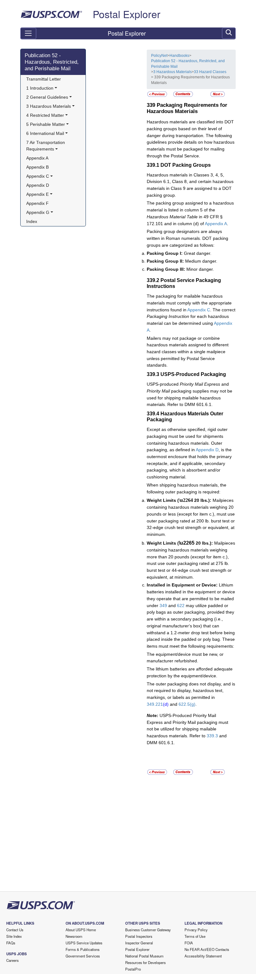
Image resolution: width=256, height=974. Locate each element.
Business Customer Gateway (148, 929)
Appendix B (37, 167)
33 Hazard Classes (210, 72)
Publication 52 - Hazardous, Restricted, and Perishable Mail (52, 62)
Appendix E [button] (37, 194)
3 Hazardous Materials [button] (48, 106)
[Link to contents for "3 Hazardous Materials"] (183, 94)
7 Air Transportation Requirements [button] (46, 146)
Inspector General (139, 942)
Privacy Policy (196, 929)
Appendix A (37, 158)
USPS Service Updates (84, 942)
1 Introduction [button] (39, 88)
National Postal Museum (144, 955)
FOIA (189, 942)
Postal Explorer (126, 14)
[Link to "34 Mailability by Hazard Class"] (217, 94)
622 (181, 605)
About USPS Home (81, 929)
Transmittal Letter (43, 79)
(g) (192, 704)
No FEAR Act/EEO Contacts (207, 949)
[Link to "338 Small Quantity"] (157, 94)
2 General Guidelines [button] (47, 97)
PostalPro (133, 969)
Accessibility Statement (203, 955)
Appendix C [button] (37, 176)
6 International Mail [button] (45, 133)
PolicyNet (159, 55)
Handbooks (179, 55)
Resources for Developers (145, 962)
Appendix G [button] (37, 212)
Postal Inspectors (138, 936)
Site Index (14, 936)
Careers (12, 960)
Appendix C (198, 309)
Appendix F (37, 203)
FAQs (10, 942)
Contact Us (14, 929)
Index (31, 221)
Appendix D (37, 185)
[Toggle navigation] (28, 33)
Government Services (83, 955)
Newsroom (74, 936)
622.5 (184, 704)
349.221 (155, 704)
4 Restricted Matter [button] (45, 115)
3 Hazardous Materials (172, 72)
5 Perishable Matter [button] (45, 124)
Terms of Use (195, 936)
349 (163, 605)
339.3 (212, 735)
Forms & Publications (83, 949)
